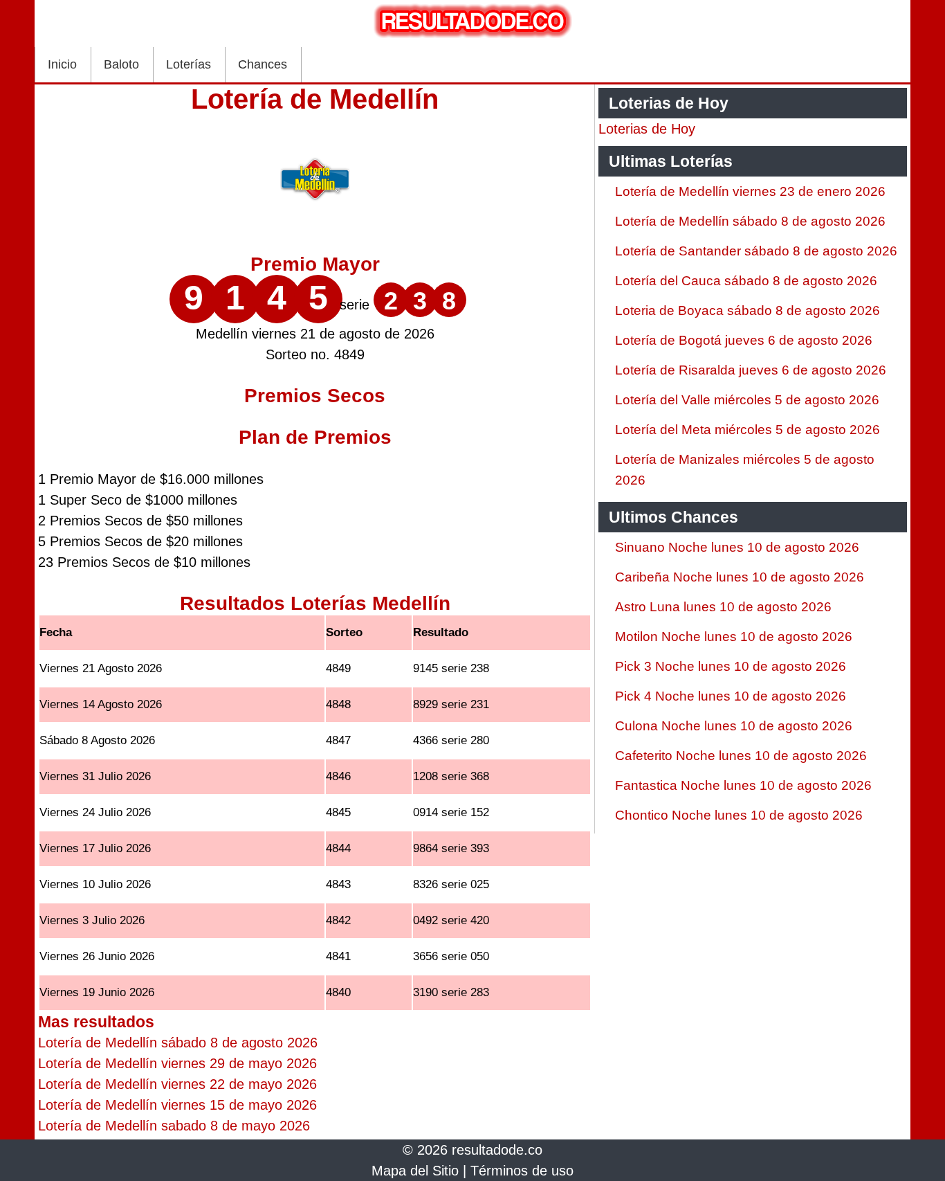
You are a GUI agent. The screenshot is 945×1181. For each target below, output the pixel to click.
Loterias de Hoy (646, 128)
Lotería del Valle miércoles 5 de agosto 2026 (747, 400)
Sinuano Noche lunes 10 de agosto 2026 (737, 547)
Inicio (62, 64)
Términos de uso (522, 1170)
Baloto (121, 64)
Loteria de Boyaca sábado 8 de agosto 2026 (747, 310)
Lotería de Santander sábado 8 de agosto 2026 (756, 251)
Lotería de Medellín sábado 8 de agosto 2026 (750, 221)
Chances (262, 64)
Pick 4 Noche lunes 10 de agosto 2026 (730, 696)
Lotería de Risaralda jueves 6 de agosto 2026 (750, 370)
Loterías (188, 64)
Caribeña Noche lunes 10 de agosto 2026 (739, 577)
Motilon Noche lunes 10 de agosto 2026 (733, 636)
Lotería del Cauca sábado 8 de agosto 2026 (746, 280)
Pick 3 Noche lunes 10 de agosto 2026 (730, 666)
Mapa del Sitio (415, 1170)
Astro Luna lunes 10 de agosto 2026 (723, 606)
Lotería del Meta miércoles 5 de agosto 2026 (747, 429)
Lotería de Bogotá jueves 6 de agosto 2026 (743, 340)
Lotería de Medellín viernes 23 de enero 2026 (750, 191)
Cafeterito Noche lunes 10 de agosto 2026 (741, 755)
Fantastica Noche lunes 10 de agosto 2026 (743, 785)
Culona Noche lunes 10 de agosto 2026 (733, 726)
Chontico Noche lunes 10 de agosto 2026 (739, 815)
